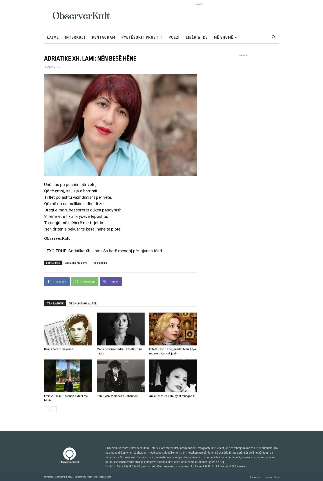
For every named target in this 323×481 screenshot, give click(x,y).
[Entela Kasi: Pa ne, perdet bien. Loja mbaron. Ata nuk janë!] (173, 329)
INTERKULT (75, 37)
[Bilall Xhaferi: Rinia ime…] (68, 329)
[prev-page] (47, 409)
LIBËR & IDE (197, 37)
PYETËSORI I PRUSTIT (142, 37)
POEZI (174, 37)
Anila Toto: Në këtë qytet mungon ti (171, 396)
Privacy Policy (272, 477)
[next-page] (54, 409)
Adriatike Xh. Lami (76, 262)
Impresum (255, 477)
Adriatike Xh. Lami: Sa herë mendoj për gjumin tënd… (116, 250)
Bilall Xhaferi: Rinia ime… (59, 349)
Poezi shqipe (99, 262)
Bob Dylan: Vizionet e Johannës (117, 396)
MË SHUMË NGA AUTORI (83, 303)
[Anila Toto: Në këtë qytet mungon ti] (173, 375)
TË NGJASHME (55, 303)
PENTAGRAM (103, 37)
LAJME (53, 37)
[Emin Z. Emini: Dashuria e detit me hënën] (68, 375)
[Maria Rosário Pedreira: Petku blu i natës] (121, 329)
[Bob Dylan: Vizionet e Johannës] (121, 375)
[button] (273, 38)
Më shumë (223, 37)
